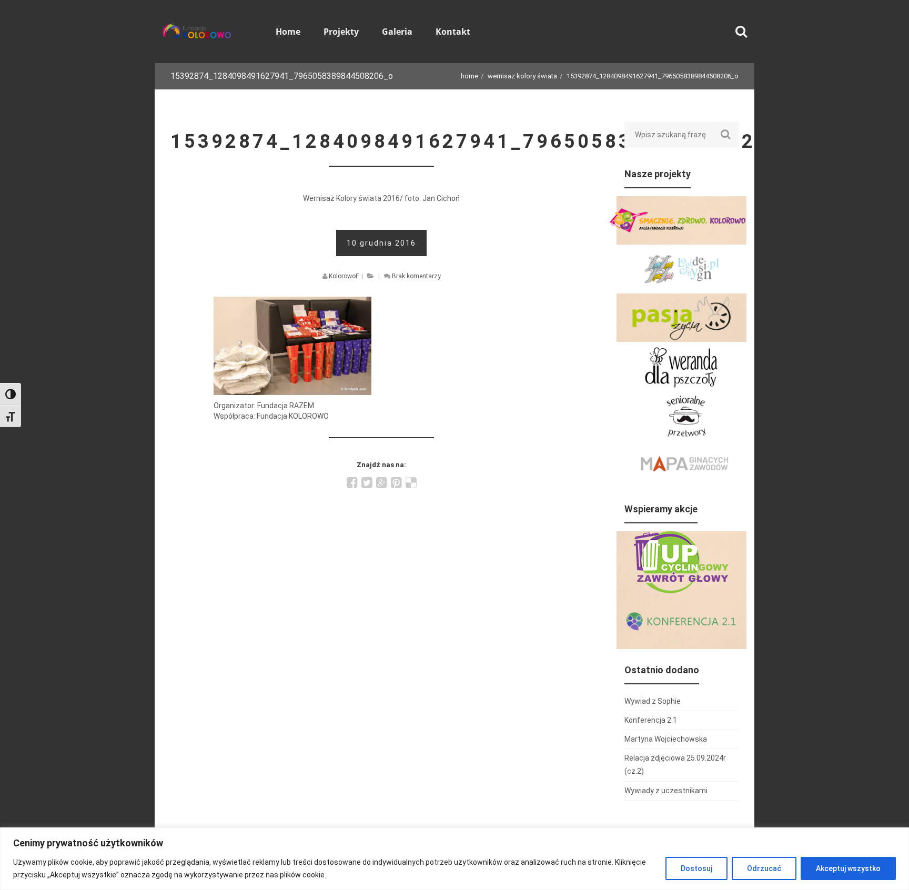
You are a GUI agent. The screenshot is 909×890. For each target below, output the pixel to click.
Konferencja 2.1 (650, 720)
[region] (454, 858)
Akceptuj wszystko (848, 868)
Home (469, 76)
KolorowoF (344, 276)
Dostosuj (696, 868)
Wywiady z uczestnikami (666, 790)
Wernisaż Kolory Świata (522, 76)
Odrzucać (764, 868)
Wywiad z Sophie (652, 701)
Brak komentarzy (416, 276)
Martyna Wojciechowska (665, 739)
